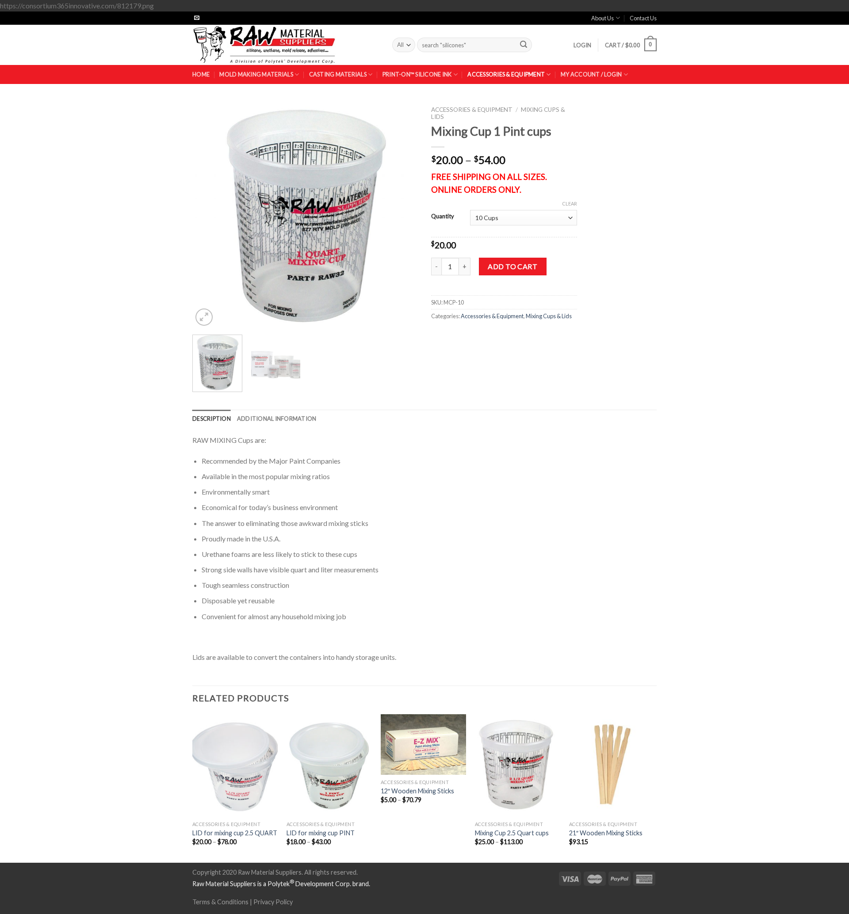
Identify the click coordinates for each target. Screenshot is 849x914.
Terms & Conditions (220, 902)
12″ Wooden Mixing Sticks (417, 791)
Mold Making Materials (256, 74)
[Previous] (208, 214)
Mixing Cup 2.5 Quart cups (512, 833)
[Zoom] (204, 317)
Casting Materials (338, 74)
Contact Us (643, 18)
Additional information (277, 418)
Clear (569, 203)
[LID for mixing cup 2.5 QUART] (235, 765)
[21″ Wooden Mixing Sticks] (611, 765)
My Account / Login (591, 74)
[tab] (211, 418)
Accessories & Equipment (506, 74)
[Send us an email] (196, 18)
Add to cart (512, 266)
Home (201, 74)
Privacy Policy (273, 902)
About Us (602, 18)
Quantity (442, 216)
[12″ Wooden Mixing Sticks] (423, 744)
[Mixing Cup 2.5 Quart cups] (517, 765)
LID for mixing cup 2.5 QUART (234, 833)
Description (211, 418)
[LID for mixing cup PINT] (329, 765)
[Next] (402, 214)
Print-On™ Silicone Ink (417, 74)
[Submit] (523, 45)
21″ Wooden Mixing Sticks (605, 833)
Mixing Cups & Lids (549, 316)
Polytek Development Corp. (309, 883)
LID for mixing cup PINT (321, 833)
